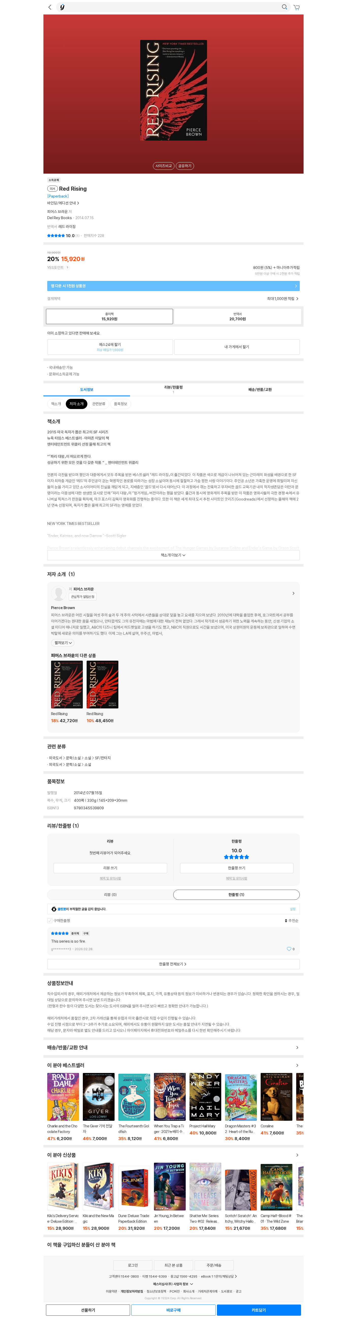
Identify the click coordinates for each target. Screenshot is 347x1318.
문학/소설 (73, 757)
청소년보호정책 (156, 1291)
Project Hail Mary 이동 (205, 1107)
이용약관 (111, 1291)
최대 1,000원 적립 (281, 298)
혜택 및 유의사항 (110, 878)
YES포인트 (55, 267)
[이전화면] (49, 7)
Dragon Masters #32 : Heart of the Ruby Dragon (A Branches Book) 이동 (241, 1107)
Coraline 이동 (276, 1107)
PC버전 (175, 1291)
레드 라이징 (67, 226)
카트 (297, 8)
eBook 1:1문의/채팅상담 (217, 1276)
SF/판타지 (103, 757)
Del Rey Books (59, 217)
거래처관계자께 (207, 1291)
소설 (88, 757)
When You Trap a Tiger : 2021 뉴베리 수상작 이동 (170, 1107)
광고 (238, 1291)
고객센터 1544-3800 (124, 1276)
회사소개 (188, 1291)
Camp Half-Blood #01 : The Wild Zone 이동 (276, 1197)
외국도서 (55, 757)
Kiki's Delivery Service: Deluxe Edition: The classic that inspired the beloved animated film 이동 (63, 1197)
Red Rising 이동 (67, 695)
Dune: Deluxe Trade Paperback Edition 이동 (134, 1198)
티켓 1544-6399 (155, 1276)
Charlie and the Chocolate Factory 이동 (63, 1107)
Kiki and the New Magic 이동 (99, 1197)
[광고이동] (284, 7)
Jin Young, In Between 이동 (170, 1197)
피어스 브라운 (57, 211)
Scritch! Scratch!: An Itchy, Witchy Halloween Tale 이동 (241, 1200)
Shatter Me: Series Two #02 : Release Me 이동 (205, 1197)
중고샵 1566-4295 (183, 1276)
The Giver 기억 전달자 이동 (99, 1107)
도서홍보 (226, 1291)
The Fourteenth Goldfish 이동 (134, 1107)
